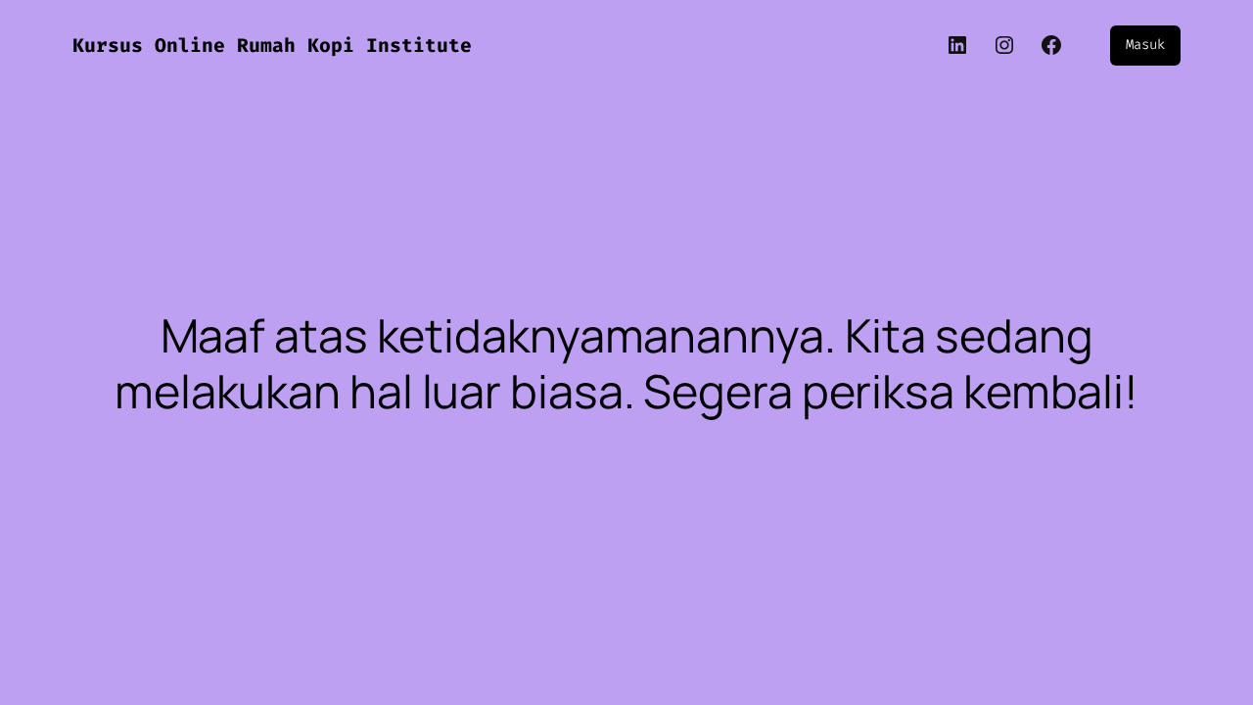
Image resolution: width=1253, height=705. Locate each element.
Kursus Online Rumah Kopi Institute (272, 45)
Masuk (1145, 44)
